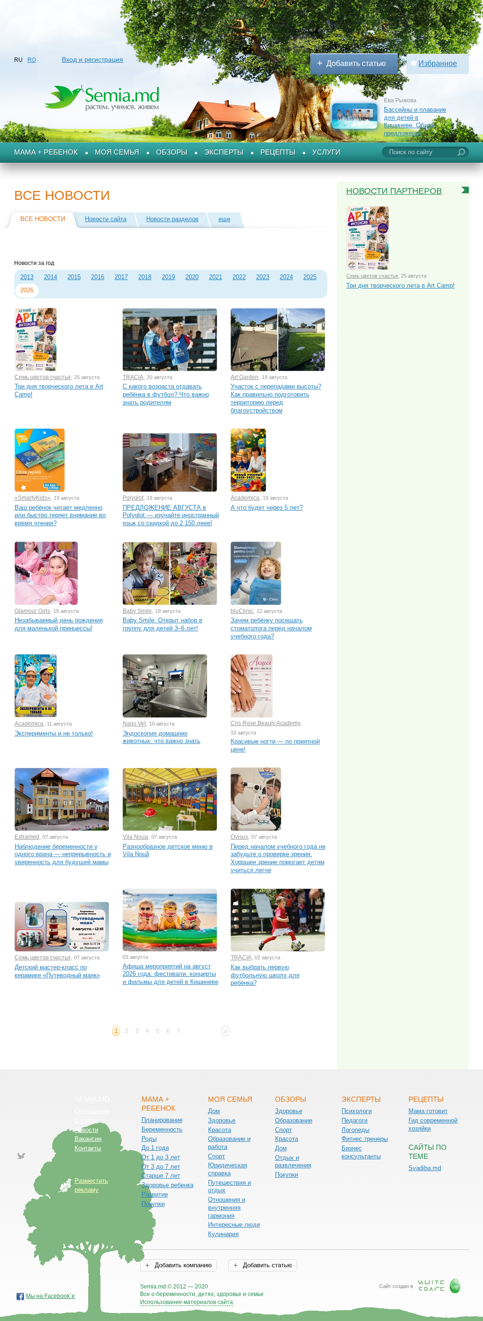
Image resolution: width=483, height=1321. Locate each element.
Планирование (162, 1119)
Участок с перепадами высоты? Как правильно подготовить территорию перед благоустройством (276, 398)
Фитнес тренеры (364, 1138)
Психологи (356, 1111)
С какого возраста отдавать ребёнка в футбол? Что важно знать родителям (166, 394)
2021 (215, 277)
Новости (86, 1129)
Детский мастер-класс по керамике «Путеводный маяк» (57, 971)
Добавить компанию (182, 1265)
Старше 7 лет (161, 1175)
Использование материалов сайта (186, 1302)
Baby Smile (137, 611)
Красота (219, 1129)
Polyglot (133, 498)
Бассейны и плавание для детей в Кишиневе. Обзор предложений (415, 121)
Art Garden (244, 377)
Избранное (437, 63)
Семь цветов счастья (43, 377)
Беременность (162, 1129)
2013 (26, 277)
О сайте (86, 1120)
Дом (214, 1111)
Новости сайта (105, 219)
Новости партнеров (394, 191)
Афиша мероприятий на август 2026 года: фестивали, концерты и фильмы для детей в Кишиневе (170, 974)
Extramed (27, 837)
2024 (286, 277)
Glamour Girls (32, 611)
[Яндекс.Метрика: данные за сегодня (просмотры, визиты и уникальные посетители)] (291, 1287)
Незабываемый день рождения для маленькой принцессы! (59, 624)
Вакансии (88, 1138)
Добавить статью (356, 63)
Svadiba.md (424, 1168)
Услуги (326, 152)
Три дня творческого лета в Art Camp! (59, 390)
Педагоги (354, 1120)
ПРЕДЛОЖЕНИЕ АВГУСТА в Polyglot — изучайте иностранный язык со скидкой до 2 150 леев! (171, 515)
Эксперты (223, 152)
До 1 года (155, 1147)
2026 (26, 290)
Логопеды (355, 1129)
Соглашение (92, 1111)
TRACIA (133, 377)
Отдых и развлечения (293, 1161)
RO (31, 60)
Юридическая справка (227, 1169)
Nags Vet (134, 723)
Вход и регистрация (92, 59)
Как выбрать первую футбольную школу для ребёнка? (265, 975)
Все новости (42, 219)
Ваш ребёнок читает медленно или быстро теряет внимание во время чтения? (60, 515)
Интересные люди (234, 1224)
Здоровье (221, 1120)
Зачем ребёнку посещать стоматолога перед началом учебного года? (271, 628)
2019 (168, 277)
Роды (149, 1138)
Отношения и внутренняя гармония (226, 1207)
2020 (192, 277)
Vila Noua (135, 837)
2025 (309, 277)
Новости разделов (172, 219)
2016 (97, 277)
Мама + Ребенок (46, 152)
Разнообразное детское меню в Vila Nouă (168, 850)
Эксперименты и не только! (54, 733)
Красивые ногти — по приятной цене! (275, 745)
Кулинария (223, 1234)
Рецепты (277, 152)
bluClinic (242, 611)
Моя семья (117, 152)
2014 (50, 277)
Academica (245, 498)
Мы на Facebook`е (50, 1296)
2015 (74, 277)
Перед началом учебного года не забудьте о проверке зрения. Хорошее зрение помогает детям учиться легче (278, 858)
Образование (293, 1120)
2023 (262, 277)
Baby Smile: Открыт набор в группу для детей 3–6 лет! (162, 624)
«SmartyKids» (32, 498)
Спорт (216, 1156)
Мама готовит (428, 1111)
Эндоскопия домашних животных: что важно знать (161, 737)
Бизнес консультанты (361, 1152)
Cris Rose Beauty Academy (265, 723)
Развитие (155, 1194)
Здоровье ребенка (167, 1185)
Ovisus (239, 837)
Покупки (153, 1203)
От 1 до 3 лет (161, 1157)
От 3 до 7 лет (161, 1166)
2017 (121, 277)
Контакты (88, 1148)
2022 (239, 277)
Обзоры (171, 152)
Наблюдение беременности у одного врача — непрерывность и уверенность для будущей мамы (63, 854)
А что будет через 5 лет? (267, 507)
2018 (144, 277)
